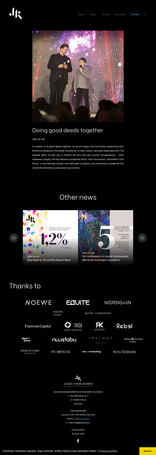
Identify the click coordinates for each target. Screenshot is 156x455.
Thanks (105, 14)
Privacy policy (78, 429)
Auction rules (78, 433)
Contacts (120, 14)
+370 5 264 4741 (81, 418)
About (81, 14)
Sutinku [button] (148, 451)
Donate (135, 14)
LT (145, 14)
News (93, 14)
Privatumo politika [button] (107, 451)
